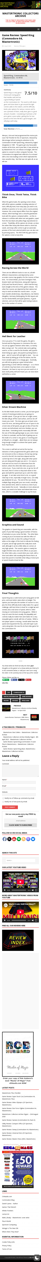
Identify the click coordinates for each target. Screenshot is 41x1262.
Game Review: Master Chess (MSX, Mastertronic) (19, 1139)
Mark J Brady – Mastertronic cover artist (15, 1218)
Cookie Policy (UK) (8, 1242)
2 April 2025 (7, 46)
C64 (8, 692)
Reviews (15, 700)
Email (4, 786)
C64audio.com (7, 1196)
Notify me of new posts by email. (16, 802)
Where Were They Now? (10, 1232)
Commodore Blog (8, 1200)
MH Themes (33, 1257)
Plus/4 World (6, 1221)
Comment (5, 764)
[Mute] (33, 890)
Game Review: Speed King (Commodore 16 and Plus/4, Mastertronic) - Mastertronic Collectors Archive (19, 744)
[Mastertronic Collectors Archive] (20, 8)
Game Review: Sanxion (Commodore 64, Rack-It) (18, 1120)
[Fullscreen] (36, 890)
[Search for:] (20, 860)
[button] (38, 29)
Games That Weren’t (9, 1207)
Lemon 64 (5, 1214)
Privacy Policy (6, 1246)
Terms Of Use (7, 1249)
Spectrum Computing (9, 1225)
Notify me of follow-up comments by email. (19, 798)
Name (4, 780)
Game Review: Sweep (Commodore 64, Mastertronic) (20, 1130)
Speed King (25, 700)
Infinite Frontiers (7, 1211)
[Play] (5, 890)
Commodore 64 (18, 692)
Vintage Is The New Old (10, 1228)
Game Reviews (27, 696)
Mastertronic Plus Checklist (11, 1093)
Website (5, 792)
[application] (20, 881)
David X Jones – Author (10, 1204)
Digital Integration (11, 696)
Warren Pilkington (19, 46)
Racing (6, 700)
